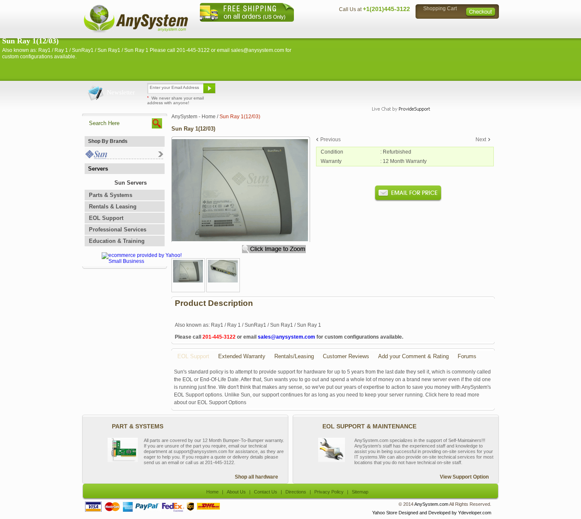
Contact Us (353, 28)
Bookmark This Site (341, 91)
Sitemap (481, 28)
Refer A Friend (285, 91)
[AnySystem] (135, 31)
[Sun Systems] (124, 157)
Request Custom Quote (457, 91)
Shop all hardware (256, 477)
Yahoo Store (384, 512)
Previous (330, 140)
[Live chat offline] (397, 91)
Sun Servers (130, 183)
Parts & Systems (110, 195)
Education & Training (117, 241)
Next (481, 140)
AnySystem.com (431, 504)
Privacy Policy (439, 28)
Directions (394, 28)
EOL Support (106, 218)
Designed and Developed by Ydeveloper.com (445, 512)
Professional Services (117, 229)
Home (279, 28)
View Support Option (464, 477)
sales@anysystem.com (286, 337)
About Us (314, 28)
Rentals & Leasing (113, 206)
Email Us (239, 91)
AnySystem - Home (193, 117)
